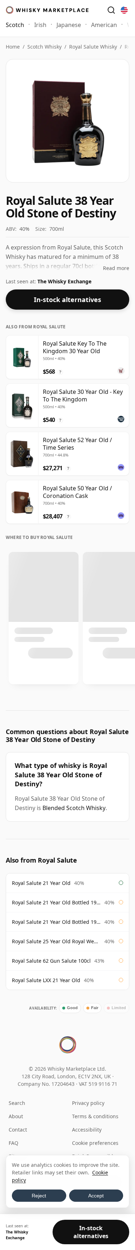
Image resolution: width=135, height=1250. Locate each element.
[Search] (111, 10)
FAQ (13, 1142)
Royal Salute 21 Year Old (41, 883)
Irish (40, 25)
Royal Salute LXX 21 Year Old (46, 980)
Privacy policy (88, 1103)
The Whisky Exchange (64, 281)
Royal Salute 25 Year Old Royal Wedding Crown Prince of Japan (56, 941)
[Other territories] (124, 10)
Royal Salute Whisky (93, 46)
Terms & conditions (95, 1116)
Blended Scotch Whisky (73, 808)
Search (17, 1103)
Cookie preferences (95, 1142)
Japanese (69, 25)
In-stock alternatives (67, 299)
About (16, 1116)
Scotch (15, 25)
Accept (96, 1196)
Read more (116, 268)
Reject (39, 1196)
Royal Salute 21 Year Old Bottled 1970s (56, 902)
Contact (18, 1129)
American (104, 25)
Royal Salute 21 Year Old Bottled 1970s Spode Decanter (56, 921)
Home (13, 46)
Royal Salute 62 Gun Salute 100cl (51, 960)
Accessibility (87, 1129)
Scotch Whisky (44, 46)
